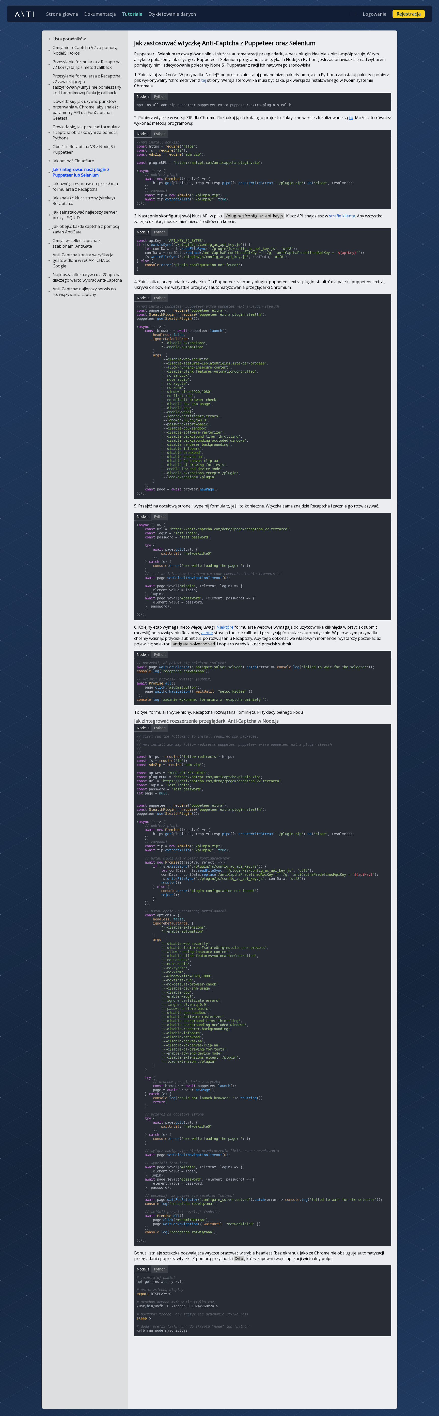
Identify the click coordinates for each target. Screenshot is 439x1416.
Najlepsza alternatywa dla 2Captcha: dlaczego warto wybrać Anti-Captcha (87, 277)
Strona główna (62, 14)
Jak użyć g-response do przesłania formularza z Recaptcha (85, 186)
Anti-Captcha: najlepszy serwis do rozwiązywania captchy (84, 291)
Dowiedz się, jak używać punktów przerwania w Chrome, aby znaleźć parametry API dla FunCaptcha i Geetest (86, 110)
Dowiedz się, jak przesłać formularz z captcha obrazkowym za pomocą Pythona (86, 132)
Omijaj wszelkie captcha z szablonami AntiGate (76, 243)
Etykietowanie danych (172, 14)
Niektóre (224, 627)
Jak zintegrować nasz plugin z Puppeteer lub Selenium (81, 172)
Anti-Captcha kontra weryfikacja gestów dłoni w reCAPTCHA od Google (83, 260)
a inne (207, 632)
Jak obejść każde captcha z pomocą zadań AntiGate (86, 229)
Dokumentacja (100, 14)
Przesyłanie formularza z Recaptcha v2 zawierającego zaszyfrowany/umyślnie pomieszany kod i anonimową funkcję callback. (87, 84)
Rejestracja (409, 14)
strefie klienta (342, 216)
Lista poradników (69, 39)
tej (203, 80)
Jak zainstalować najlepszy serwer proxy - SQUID (85, 214)
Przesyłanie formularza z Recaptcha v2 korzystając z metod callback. (86, 64)
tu (351, 117)
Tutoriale (132, 14)
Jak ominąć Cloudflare (73, 161)
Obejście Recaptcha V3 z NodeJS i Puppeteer (84, 149)
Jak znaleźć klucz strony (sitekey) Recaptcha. (84, 200)
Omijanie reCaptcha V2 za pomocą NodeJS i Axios (85, 50)
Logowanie (374, 14)
